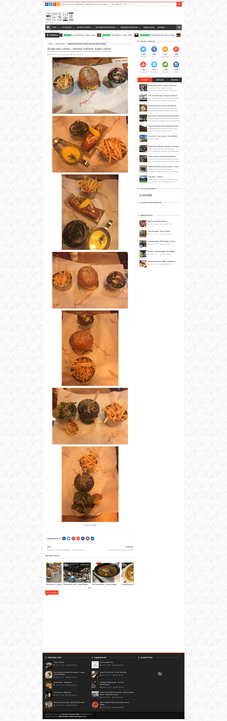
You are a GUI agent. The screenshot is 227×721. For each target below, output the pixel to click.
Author (70, 4)
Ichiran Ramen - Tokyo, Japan (166, 35)
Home (64, 4)
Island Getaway (83, 27)
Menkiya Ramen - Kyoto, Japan (127, 35)
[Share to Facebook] (49, 580)
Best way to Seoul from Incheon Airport (163, 116)
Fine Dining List (117, 4)
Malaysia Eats (60, 43)
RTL (125, 4)
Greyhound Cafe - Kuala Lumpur (117, 584)
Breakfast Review (96, 564)
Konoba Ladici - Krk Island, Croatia (161, 241)
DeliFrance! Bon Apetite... (158, 221)
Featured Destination (105, 27)
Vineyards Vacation (128, 27)
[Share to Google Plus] (54, 580)
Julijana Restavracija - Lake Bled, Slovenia (68, 702)
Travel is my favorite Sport (70, 714)
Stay (54, 27)
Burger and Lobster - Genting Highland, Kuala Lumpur (58, 585)
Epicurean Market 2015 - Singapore (161, 261)
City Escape (66, 27)
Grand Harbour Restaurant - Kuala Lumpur (89, 585)
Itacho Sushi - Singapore (62, 682)
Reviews (161, 27)
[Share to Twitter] (52, 580)
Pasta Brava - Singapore (62, 692)
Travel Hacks (148, 27)
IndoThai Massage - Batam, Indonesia (163, 96)
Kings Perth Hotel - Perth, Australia (113, 672)
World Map (79, 4)
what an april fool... (107, 662)
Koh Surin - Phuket (155, 177)
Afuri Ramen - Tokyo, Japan (86, 35)
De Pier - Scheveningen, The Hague (161, 251)
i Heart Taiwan (58, 662)
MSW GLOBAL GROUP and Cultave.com (72, 716)
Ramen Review (109, 35)
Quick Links (103, 4)
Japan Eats (70, 35)
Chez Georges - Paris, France (159, 231)
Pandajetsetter (91, 4)
